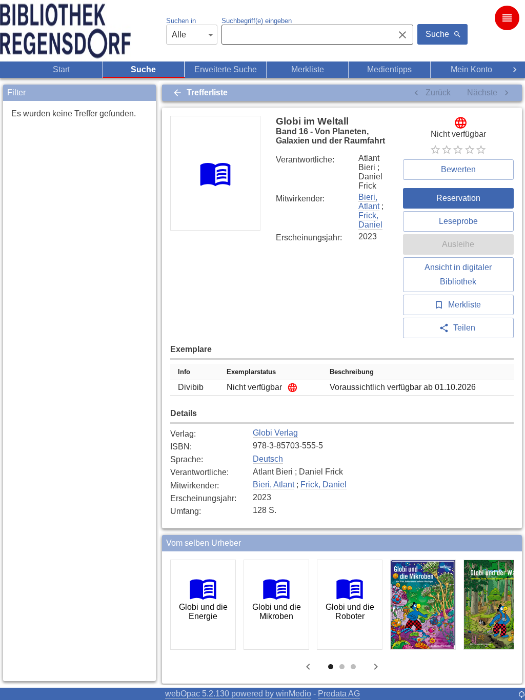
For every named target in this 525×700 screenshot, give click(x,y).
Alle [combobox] (179, 34)
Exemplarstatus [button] (251, 372)
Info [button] (184, 372)
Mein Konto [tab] (471, 69)
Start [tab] (61, 69)
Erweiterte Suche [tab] (225, 69)
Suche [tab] (143, 69)
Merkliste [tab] (307, 69)
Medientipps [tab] (389, 69)
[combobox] (305, 35)
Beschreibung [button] (352, 372)
